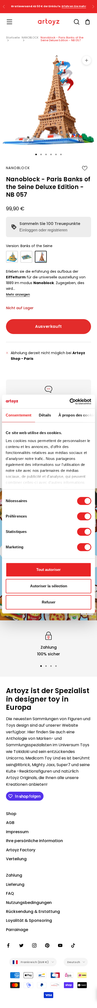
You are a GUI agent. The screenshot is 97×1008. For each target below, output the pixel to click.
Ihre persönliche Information (34, 841)
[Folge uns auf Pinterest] (47, 945)
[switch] (84, 516)
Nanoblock (18, 167)
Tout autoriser (48, 569)
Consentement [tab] (18, 415)
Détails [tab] (45, 415)
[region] (48, 643)
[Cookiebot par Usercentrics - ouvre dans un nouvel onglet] (69, 401)
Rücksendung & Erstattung (33, 911)
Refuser (48, 602)
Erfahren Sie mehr (74, 6)
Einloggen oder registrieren (43, 230)
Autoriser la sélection (48, 586)
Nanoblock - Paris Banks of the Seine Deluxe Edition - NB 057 (62, 39)
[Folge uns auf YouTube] (60, 945)
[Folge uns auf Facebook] (8, 945)
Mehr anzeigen (18, 294)
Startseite (13, 37)
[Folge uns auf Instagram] (34, 945)
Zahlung (14, 875)
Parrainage (17, 930)
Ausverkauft (48, 326)
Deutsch (73, 962)
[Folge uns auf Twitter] (21, 945)
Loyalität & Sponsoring (29, 920)
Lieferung (15, 884)
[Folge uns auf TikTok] (73, 945)
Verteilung (16, 859)
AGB (10, 822)
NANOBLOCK (30, 37)
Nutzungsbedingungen (29, 902)
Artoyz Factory (20, 850)
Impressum (17, 832)
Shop (11, 814)
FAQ (10, 893)
